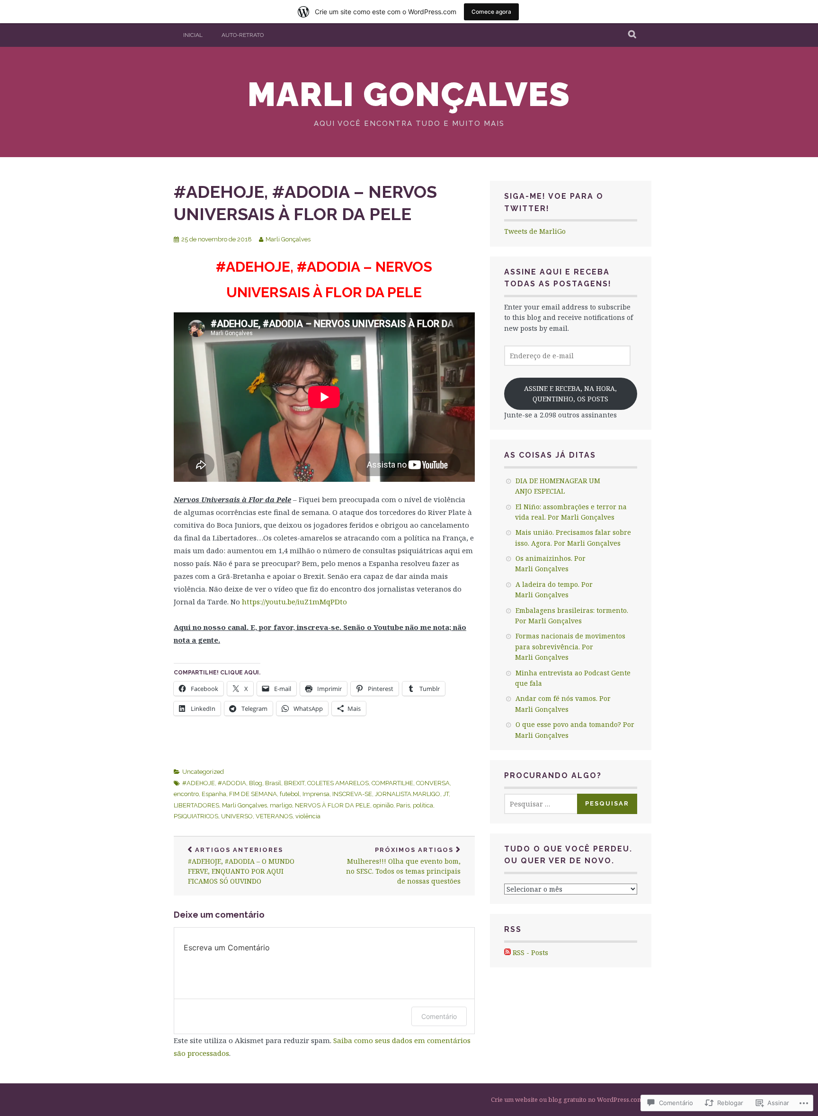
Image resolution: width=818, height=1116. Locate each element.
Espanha (214, 793)
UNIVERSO (237, 816)
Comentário (439, 1016)
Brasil (273, 783)
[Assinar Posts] (507, 952)
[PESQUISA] (632, 35)
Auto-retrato (243, 35)
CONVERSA (433, 783)
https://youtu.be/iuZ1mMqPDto (294, 601)
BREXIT (294, 783)
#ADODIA (232, 783)
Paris (403, 805)
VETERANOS (274, 816)
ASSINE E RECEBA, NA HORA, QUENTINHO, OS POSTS (570, 393)
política (423, 805)
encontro (186, 793)
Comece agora (491, 11)
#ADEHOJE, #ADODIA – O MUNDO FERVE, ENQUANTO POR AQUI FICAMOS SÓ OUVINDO (241, 866)
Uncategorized (203, 771)
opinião (383, 805)
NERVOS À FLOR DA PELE (332, 805)
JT (446, 793)
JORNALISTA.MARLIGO (407, 793)
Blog (255, 783)
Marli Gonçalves (409, 94)
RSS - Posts (530, 952)
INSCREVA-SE (352, 793)
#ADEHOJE (198, 783)
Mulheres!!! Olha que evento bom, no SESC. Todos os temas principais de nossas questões (403, 866)
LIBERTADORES (196, 805)
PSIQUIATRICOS (196, 816)
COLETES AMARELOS (338, 783)
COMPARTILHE (392, 783)
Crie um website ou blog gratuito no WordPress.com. (567, 1099)
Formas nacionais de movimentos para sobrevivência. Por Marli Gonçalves (570, 646)
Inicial (193, 35)
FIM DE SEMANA (253, 793)
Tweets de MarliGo (535, 231)
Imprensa (315, 793)
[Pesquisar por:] (547, 803)
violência (307, 816)
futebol (290, 793)
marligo (281, 805)
